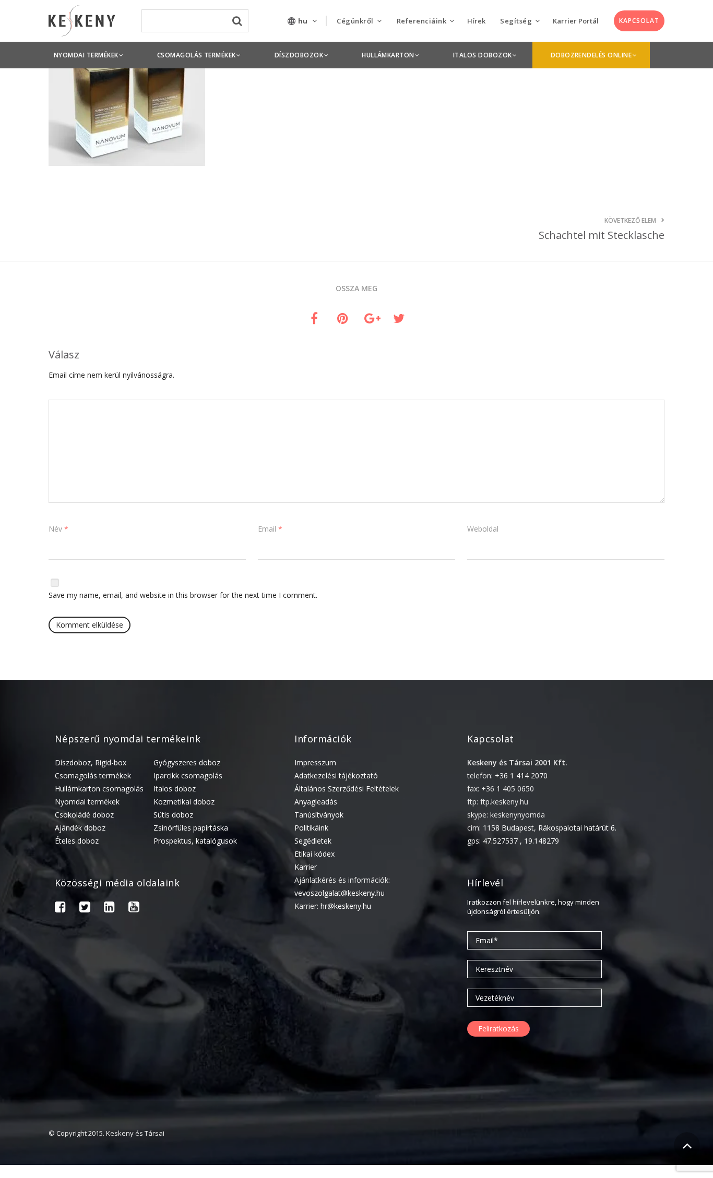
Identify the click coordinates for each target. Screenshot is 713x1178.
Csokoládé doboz (84, 815)
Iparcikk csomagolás (187, 775)
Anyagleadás (315, 802)
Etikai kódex (314, 854)
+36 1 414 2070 (521, 775)
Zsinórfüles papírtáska (190, 828)
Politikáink (311, 828)
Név (58, 529)
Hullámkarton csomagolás (99, 789)
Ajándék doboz (80, 828)
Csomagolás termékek (93, 775)
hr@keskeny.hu (345, 906)
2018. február (573, 1169)
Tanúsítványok (318, 815)
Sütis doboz (173, 815)
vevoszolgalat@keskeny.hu (339, 893)
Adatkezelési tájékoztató (336, 775)
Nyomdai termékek (87, 802)
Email (270, 529)
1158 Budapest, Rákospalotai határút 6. (549, 828)
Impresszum (315, 762)
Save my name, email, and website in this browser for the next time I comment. (183, 595)
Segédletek (312, 841)
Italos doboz (174, 789)
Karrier (305, 867)
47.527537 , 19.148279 (521, 841)
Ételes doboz (77, 841)
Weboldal (482, 529)
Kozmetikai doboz (184, 802)
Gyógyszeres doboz (186, 762)
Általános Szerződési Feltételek (346, 789)
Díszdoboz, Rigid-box (90, 762)
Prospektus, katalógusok (195, 841)
